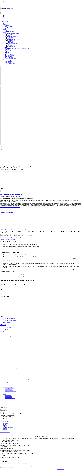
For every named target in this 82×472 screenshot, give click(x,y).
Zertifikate (7, 49)
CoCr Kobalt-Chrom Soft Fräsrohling (9, 320)
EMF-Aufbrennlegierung (11, 40)
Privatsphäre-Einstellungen (5, 432)
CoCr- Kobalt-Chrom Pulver (8, 327)
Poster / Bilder (7, 52)
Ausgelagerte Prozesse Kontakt (10, 58)
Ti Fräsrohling (9, 38)
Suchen (6, 28)
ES (3, 18)
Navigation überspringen (4, 21)
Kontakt (4, 59)
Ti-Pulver (8, 35)
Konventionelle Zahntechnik (12, 46)
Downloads (5, 47)
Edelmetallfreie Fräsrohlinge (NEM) (11, 36)
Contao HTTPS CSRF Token (7, 441)
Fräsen (2, 316)
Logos (6, 53)
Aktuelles (4, 29)
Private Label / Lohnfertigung (8, 54)
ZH (3, 19)
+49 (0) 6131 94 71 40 (10, 8)
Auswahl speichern (4, 467)
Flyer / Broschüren (8, 50)
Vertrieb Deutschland (8, 61)
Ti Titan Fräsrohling (6, 322)
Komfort (3, 451)
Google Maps (4, 461)
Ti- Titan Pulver (6, 329)
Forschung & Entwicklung (9, 55)
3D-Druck (3, 325)
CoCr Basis (11, 41)
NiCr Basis (11, 42)
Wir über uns (7, 25)
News (6, 30)
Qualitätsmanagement (8, 26)
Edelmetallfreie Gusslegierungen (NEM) (12, 39)
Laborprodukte (7, 44)
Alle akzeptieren (10, 467)
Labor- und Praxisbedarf (11, 45)
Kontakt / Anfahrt (8, 60)
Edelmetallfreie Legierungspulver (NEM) (12, 33)
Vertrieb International (8, 62)
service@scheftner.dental (6, 10)
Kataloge (6, 51)
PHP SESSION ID (5, 446)
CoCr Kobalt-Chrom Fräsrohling (9, 318)
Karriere (6, 27)
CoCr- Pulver (9, 34)
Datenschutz (5, 429)
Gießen (2, 331)
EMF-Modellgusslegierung (12, 43)
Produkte (4, 32)
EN (3, 16)
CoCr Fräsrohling (10, 37)
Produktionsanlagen (8, 56)
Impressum (5, 428)
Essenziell (3, 440)
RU (3, 17)
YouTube (3, 455)
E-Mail (17, 167)
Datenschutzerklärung (61, 469)
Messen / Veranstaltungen (9, 31)
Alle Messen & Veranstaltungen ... (76, 293)
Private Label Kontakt (9, 57)
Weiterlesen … (10, 207)
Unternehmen (5, 24)
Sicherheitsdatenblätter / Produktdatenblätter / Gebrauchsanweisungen (17, 48)
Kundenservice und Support (10, 63)
